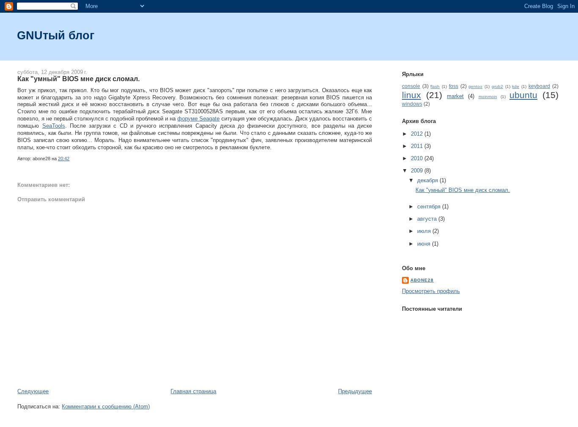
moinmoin (488, 96)
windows (412, 104)
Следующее (33, 391)
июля (424, 231)
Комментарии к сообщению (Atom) (106, 406)
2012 (417, 134)
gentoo (475, 86)
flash (435, 86)
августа (427, 219)
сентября (429, 206)
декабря (428, 180)
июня (424, 244)
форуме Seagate (198, 118)
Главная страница (193, 391)
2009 (417, 170)
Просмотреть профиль (431, 291)
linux (411, 95)
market (455, 96)
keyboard (539, 86)
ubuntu (523, 95)
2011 (417, 146)
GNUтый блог (55, 35)
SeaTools (53, 126)
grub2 (497, 86)
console (411, 86)
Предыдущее (355, 391)
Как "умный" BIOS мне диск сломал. (78, 78)
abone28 (422, 280)
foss (453, 86)
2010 (417, 158)
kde (515, 86)
